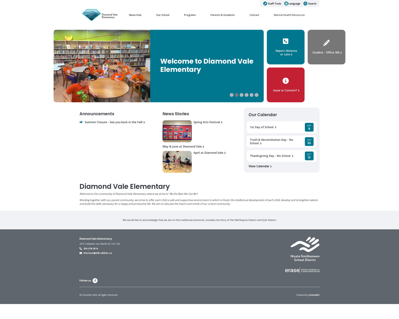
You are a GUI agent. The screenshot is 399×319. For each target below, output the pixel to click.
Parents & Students (223, 15)
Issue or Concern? (285, 90)
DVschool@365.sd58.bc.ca (98, 252)
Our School (162, 15)
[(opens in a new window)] (305, 248)
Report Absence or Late (286, 52)
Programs (190, 15)
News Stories (176, 114)
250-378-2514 (91, 248)
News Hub (135, 15)
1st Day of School (262, 127)
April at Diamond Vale (209, 153)
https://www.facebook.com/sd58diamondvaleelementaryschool (95, 280)
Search (312, 3)
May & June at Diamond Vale (183, 146)
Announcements (96, 114)
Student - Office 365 (326, 52)
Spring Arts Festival (207, 122)
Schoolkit (314, 294)
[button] (231, 95)
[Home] (100, 15)
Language (294, 3)
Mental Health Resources (289, 15)
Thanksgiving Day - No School (270, 156)
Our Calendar (263, 115)
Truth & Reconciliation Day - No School (271, 141)
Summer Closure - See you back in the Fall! (114, 122)
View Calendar (259, 166)
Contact (254, 15)
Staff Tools (274, 3)
